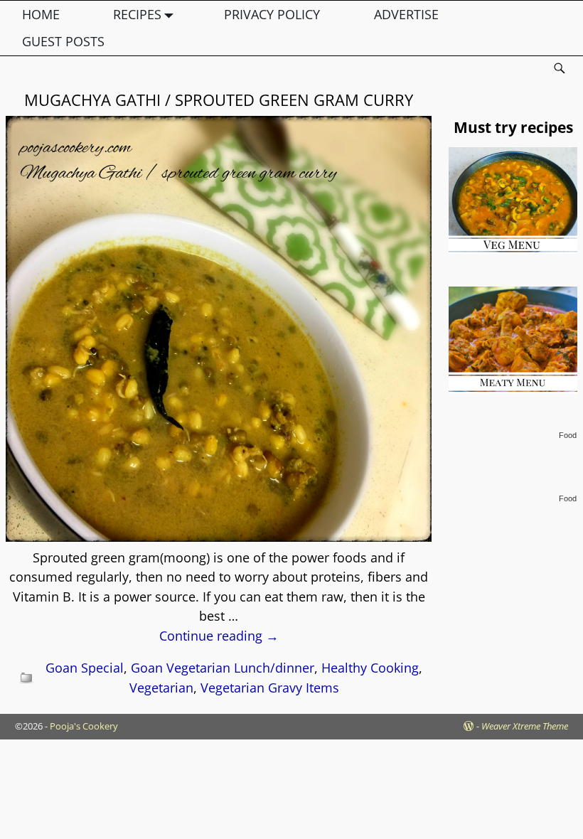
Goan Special (85, 667)
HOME (41, 14)
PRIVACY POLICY (272, 14)
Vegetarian (161, 687)
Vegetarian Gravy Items (269, 687)
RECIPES (137, 14)
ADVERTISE (406, 14)
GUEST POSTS (63, 41)
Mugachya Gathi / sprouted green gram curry (218, 99)
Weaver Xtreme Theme (524, 726)
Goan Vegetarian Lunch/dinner (222, 667)
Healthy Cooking (370, 667)
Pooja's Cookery (84, 726)
